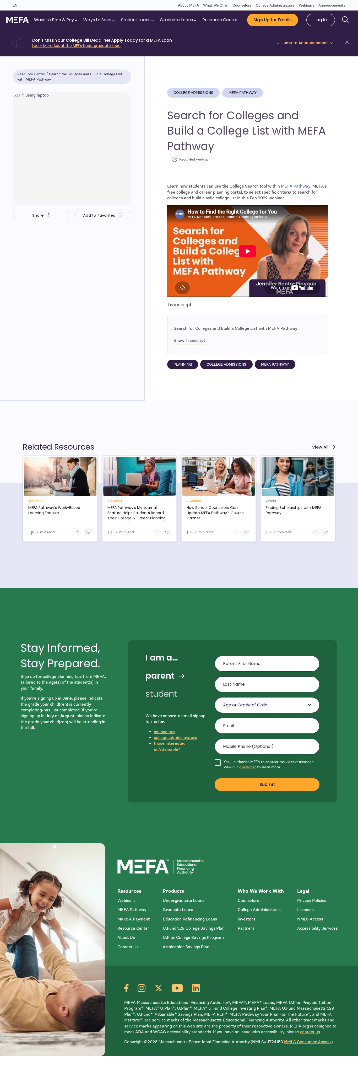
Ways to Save (97, 20)
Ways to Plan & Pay (54, 20)
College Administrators (275, 5)
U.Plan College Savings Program (193, 937)
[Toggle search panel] (345, 20)
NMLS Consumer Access (308, 1042)
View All (320, 447)
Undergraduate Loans (183, 900)
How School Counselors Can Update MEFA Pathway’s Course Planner (215, 513)
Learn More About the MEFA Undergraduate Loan (76, 45)
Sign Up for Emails (272, 20)
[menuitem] (56, 19)
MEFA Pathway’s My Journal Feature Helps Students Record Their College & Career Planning (136, 513)
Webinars (306, 5)
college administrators (175, 737)
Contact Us (127, 947)
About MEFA (188, 5)
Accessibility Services (317, 928)
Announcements (331, 5)
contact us (310, 1032)
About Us (126, 937)
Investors (246, 919)
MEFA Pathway (243, 92)
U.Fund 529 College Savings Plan (193, 928)
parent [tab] (160, 675)
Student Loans (135, 20)
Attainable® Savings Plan (186, 947)
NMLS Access (310, 919)
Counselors (242, 5)
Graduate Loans (176, 20)
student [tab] (161, 694)
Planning (182, 364)
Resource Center (220, 20)
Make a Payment (133, 919)
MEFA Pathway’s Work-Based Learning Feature (54, 510)
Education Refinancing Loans (190, 919)
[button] (348, 43)
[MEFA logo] (17, 19)
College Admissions (193, 92)
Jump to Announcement (304, 43)
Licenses (305, 909)
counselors (164, 731)
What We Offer (215, 5)
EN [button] (15, 5)
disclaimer (247, 767)
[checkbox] (267, 764)
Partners (246, 928)
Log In (320, 20)
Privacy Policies (312, 900)
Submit (267, 784)
